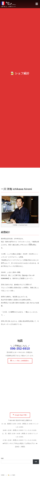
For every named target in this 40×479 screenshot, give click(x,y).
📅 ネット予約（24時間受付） (20, 361)
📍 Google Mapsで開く (19, 415)
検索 (2, 458)
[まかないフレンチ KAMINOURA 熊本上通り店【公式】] (8, 3)
